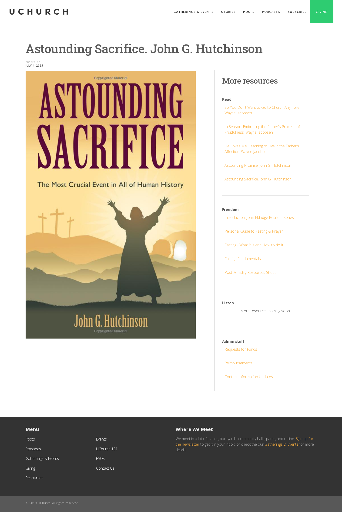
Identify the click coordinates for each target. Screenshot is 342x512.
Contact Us (105, 468)
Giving (322, 12)
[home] (39, 11)
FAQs (100, 458)
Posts (249, 12)
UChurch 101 (107, 448)
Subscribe (297, 12)
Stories (228, 12)
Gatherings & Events (194, 12)
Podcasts (271, 12)
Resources (34, 477)
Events (101, 439)
